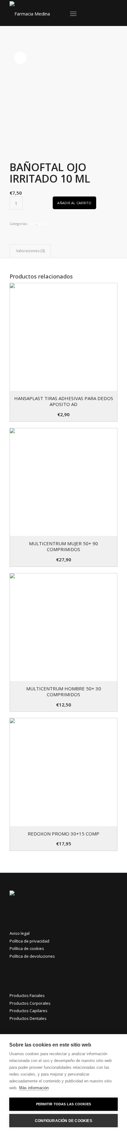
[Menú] (73, 13)
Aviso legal (20, 933)
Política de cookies (27, 948)
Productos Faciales (27, 995)
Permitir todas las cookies (63, 1104)
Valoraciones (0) (30, 250)
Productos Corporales (30, 1003)
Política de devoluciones (32, 956)
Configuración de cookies (63, 1121)
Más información (34, 1087)
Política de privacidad (29, 941)
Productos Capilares (28, 1010)
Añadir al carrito (74, 203)
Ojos (32, 223)
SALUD (43, 223)
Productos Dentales (28, 1018)
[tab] (30, 251)
